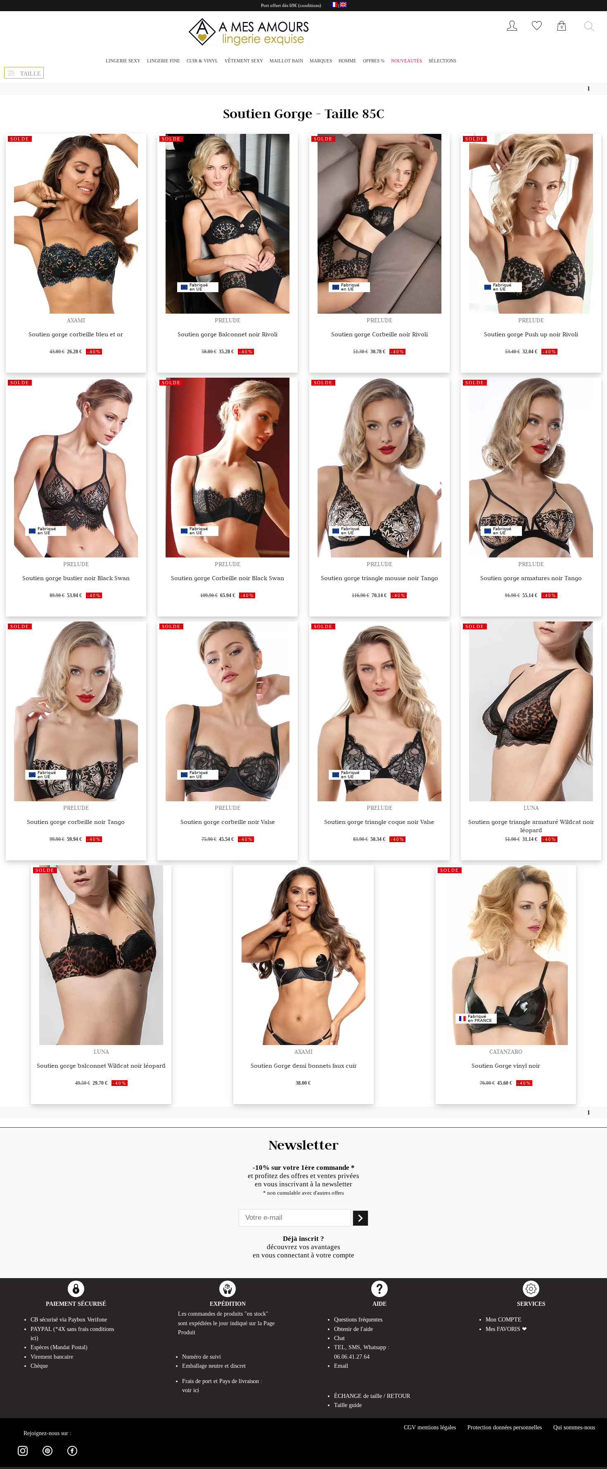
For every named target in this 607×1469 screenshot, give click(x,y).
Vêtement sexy (244, 60)
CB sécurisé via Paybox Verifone (69, 1320)
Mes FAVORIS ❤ (506, 1329)
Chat (339, 1338)
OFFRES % (373, 60)
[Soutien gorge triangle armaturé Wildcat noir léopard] (531, 798)
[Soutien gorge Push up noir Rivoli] (531, 311)
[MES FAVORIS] (537, 32)
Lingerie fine (163, 60)
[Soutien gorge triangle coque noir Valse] (379, 798)
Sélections (442, 60)
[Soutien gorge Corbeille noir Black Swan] (227, 555)
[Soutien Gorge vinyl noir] (506, 1042)
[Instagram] (22, 1457)
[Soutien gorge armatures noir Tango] (531, 555)
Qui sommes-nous (574, 1427)
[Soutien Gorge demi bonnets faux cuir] (303, 1042)
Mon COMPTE (504, 1320)
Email (341, 1366)
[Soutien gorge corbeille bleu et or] (76, 311)
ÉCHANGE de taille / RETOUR (372, 1396)
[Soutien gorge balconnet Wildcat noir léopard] (101, 1042)
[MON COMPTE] (512, 32)
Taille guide (348, 1405)
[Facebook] (72, 1457)
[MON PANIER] (561, 34)
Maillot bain (286, 60)
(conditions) (309, 5)
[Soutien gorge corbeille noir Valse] (227, 798)
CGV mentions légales (430, 1427)
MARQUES (321, 60)
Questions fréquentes (358, 1320)
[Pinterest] (47, 1457)
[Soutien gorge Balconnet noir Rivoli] (227, 311)
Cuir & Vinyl (202, 60)
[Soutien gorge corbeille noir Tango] (76, 798)
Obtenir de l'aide (353, 1329)
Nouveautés (406, 60)
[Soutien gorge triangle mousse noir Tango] (379, 555)
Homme (347, 60)
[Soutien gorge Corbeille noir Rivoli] (379, 311)
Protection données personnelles (504, 1427)
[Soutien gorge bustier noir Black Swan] (76, 555)
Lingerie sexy (123, 60)
